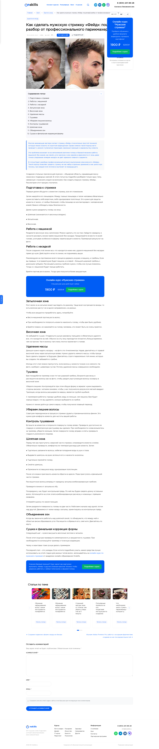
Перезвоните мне (128, 6)
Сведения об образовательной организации (78, 745)
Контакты (118, 6)
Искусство (68, 731)
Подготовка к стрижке (39, 98)
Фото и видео (58, 728)
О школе (79, 4)
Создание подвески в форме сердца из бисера (45, 634)
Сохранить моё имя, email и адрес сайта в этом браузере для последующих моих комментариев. (60, 700)
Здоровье (78, 728)
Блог (72, 4)
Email (28, 689)
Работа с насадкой (38, 104)
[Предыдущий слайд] (30, 608)
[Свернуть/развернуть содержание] (101, 93)
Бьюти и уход (48, 12)
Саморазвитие (79, 731)
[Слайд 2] (80, 630)
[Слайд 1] (78, 630)
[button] (122, 14)
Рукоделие (68, 728)
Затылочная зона (37, 108)
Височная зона (36, 111)
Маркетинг (57, 735)
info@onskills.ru (126, 729)
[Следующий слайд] (129, 608)
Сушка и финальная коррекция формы (46, 133)
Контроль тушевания (39, 124)
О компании (94, 728)
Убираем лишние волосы (41, 121)
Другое (77, 733)
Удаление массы (37, 114)
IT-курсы (57, 733)
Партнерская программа (99, 736)
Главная (29, 12)
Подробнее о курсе (75, 289)
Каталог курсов (53, 4)
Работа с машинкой (38, 101)
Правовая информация (125, 745)
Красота (67, 733)
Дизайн (56, 731)
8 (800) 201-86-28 (125, 3)
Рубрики (1, 299)
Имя (28, 680)
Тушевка (33, 117)
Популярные (64, 4)
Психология (68, 735)
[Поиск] (88, 5)
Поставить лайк (63, 35)
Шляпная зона (36, 127)
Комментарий (32, 652)
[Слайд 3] (81, 630)
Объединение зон (37, 130)
